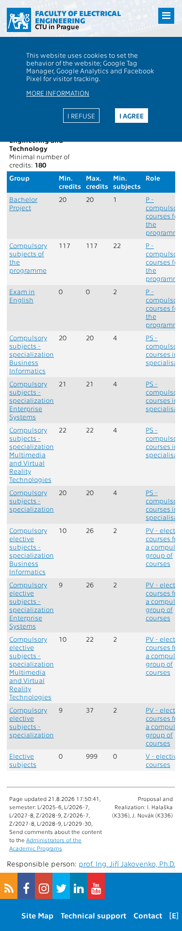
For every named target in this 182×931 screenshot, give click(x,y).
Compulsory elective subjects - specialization (31, 722)
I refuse (81, 115)
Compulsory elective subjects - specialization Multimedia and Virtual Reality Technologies (31, 668)
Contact (147, 915)
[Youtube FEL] (96, 886)
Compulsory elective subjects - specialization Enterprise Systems (31, 605)
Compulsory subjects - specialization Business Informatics (31, 354)
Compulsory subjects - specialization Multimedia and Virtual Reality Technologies (31, 454)
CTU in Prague (57, 26)
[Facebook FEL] (26, 886)
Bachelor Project (23, 203)
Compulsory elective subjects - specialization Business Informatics (31, 551)
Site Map (37, 915)
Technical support (93, 915)
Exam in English (22, 295)
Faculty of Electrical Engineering (78, 17)
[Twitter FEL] (61, 886)
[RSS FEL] (8, 886)
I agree (131, 115)
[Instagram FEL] (43, 886)
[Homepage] (19, 20)
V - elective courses (163, 760)
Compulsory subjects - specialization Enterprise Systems (31, 400)
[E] (174, 915)
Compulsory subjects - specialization (31, 500)
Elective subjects (22, 760)
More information (57, 93)
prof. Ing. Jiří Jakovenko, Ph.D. (127, 863)
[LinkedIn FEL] (78, 886)
